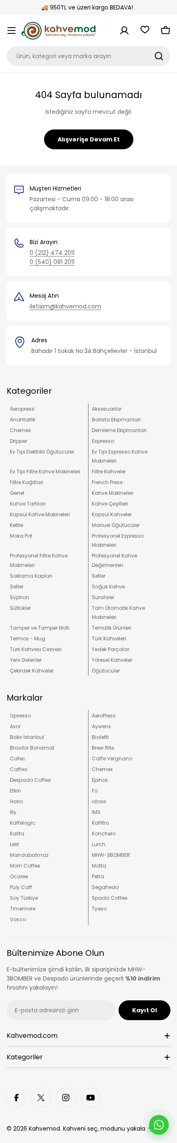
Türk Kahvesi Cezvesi (36, 649)
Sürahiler (103, 597)
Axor (15, 726)
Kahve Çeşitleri (110, 503)
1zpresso (20, 715)
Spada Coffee (109, 897)
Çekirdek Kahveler (32, 670)
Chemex (20, 430)
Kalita (17, 833)
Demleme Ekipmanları (119, 430)
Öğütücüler (106, 670)
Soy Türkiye (24, 897)
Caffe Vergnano (112, 758)
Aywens (101, 726)
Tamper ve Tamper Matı (40, 627)
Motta (99, 865)
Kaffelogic (22, 822)
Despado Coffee (30, 779)
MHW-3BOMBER (111, 854)
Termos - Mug (27, 638)
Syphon (19, 597)
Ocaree (19, 876)
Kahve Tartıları (28, 503)
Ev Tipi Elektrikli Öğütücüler (42, 451)
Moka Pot (21, 535)
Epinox (100, 779)
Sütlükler (20, 607)
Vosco (18, 919)
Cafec (18, 758)
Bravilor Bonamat (32, 747)
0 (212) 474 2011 (52, 253)
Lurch (98, 844)
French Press (107, 482)
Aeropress (22, 408)
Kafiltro (100, 822)
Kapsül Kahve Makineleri (40, 514)
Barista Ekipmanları (116, 419)
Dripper (18, 440)
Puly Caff (21, 887)
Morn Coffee (25, 865)
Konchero (104, 833)
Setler (98, 575)
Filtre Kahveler (109, 471)
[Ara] (159, 56)
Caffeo (18, 769)
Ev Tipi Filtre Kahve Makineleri (45, 471)
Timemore (22, 908)
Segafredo (105, 887)
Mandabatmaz (29, 854)
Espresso (103, 440)
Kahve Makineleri (112, 492)
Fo (95, 790)
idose (99, 801)
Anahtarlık (22, 419)
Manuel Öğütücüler (116, 525)
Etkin (15, 790)
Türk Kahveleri (109, 638)
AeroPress (104, 715)
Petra (98, 876)
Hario (16, 801)
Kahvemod (44, 1128)
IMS (96, 812)
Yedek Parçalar (110, 649)
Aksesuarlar (106, 408)
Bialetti (100, 737)
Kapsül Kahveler (112, 514)
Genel (17, 492)
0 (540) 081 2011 (52, 262)
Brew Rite (103, 747)
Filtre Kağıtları (26, 482)
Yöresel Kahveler (112, 659)
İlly (13, 812)
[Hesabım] (124, 30)
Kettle (16, 525)
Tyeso (99, 908)
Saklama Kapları (31, 575)
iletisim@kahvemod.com (65, 306)
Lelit (14, 844)
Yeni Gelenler (26, 659)
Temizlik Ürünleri (111, 627)
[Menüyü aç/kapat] (11, 30)
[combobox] (88, 56)
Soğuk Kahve (108, 586)
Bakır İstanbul (27, 737)
